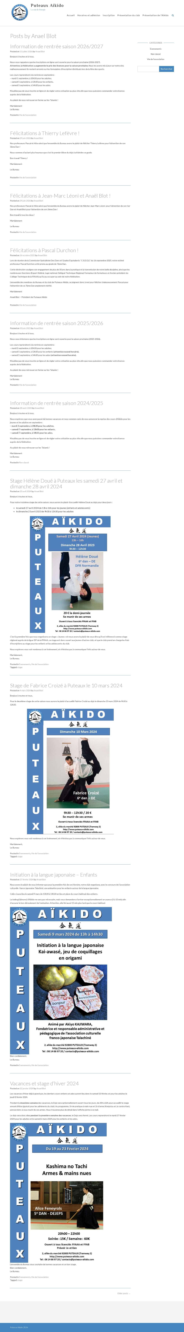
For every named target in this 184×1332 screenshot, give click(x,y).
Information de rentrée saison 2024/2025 (56, 403)
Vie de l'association (27, 115)
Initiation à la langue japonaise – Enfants (53, 874)
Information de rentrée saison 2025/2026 (56, 323)
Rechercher (166, 69)
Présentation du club (128, 15)
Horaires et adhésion (88, 15)
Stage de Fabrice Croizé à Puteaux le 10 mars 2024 (66, 685)
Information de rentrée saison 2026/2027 (56, 46)
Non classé (24, 462)
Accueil (71, 15)
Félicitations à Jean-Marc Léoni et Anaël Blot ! (60, 195)
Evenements (24, 664)
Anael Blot (40, 51)
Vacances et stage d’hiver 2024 (44, 1083)
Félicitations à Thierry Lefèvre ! (44, 133)
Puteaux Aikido (47, 5)
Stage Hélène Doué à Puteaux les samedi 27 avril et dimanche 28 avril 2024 (66, 483)
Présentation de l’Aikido (155, 15)
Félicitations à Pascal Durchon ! (44, 250)
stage (19, 667)
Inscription (109, 15)
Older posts (124, 1293)
